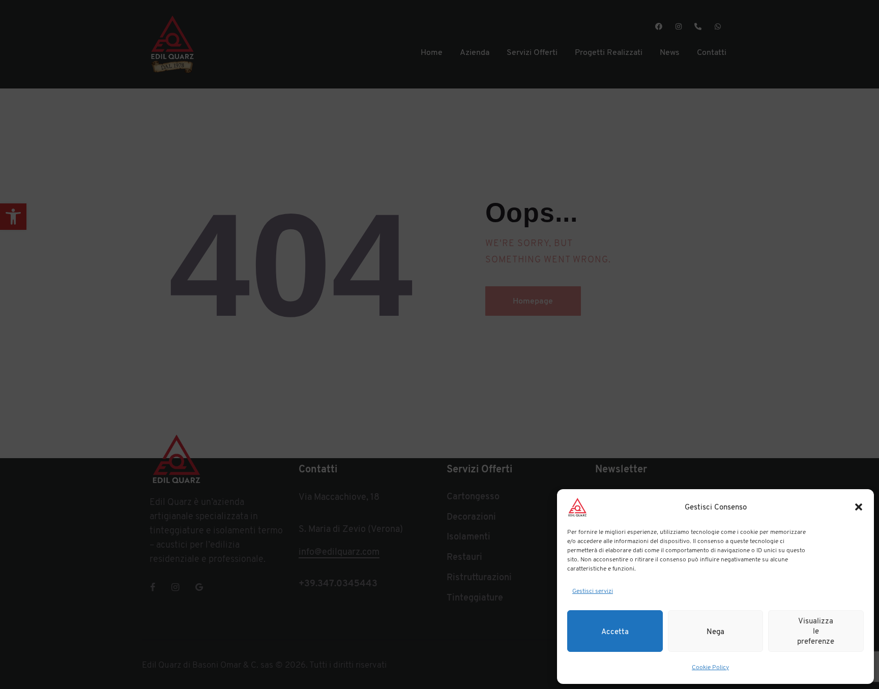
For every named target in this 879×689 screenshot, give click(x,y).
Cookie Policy (710, 667)
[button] (859, 507)
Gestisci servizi (592, 590)
